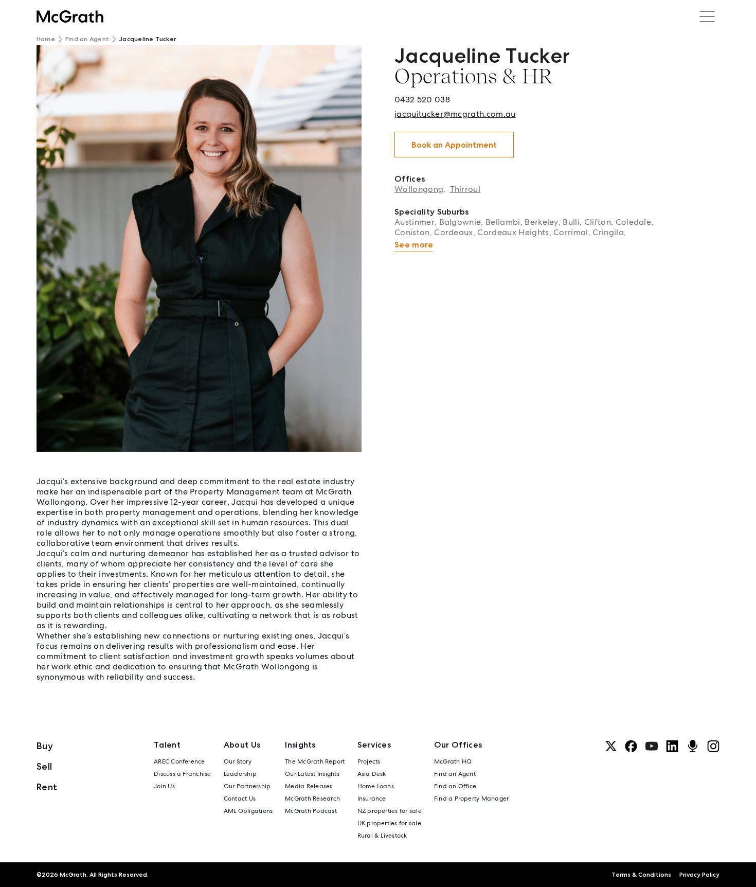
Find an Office (455, 786)
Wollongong (418, 189)
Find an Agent (87, 39)
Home (46, 39)
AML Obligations (248, 811)
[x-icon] (611, 746)
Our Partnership (247, 786)
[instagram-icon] (713, 746)
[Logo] (70, 16)
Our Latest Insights (312, 774)
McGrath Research (312, 798)
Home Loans (375, 786)
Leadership (240, 774)
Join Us (164, 786)
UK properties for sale (389, 823)
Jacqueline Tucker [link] (147, 39)
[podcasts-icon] (693, 746)
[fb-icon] (631, 746)
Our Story (237, 761)
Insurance (371, 798)
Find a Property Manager (471, 798)
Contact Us (240, 798)
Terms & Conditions (641, 875)
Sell (44, 766)
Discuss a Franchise (182, 774)
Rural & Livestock (382, 835)
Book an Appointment (454, 144)
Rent (47, 787)
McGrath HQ (453, 761)
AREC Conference (179, 761)
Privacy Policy (699, 875)
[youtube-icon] (651, 746)
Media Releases (308, 786)
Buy (45, 746)
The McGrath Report (315, 761)
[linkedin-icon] (672, 746)
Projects (369, 761)
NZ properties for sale (389, 811)
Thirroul (465, 189)
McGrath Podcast (311, 811)
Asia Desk (371, 774)
